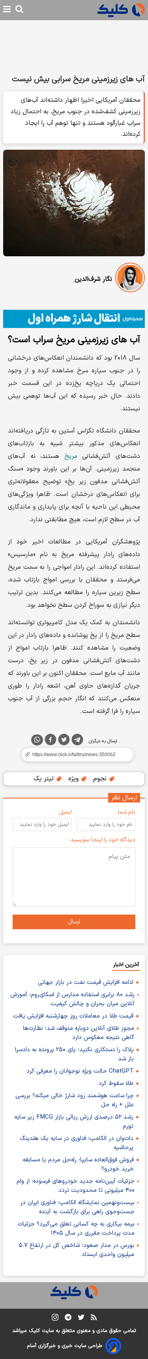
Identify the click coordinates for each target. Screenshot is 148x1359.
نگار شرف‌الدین (93, 279)
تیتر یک (45, 778)
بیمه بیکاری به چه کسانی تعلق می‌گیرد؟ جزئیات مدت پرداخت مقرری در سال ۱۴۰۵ (76, 1229)
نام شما (126, 812)
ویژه (74, 778)
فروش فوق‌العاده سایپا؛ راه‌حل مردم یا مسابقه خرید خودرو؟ (78, 1164)
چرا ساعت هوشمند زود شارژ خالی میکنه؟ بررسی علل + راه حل (74, 1100)
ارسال (74, 922)
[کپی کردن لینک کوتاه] (74, 754)
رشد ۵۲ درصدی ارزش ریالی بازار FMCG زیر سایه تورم (73, 1122)
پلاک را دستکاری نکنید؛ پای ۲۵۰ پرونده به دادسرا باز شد (74, 1054)
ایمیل (65, 812)
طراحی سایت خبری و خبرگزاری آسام (64, 1346)
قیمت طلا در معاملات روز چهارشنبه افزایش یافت (73, 1016)
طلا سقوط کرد (116, 1083)
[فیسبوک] (50, 741)
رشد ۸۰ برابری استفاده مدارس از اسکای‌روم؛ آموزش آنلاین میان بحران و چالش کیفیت (72, 999)
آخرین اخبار (126, 965)
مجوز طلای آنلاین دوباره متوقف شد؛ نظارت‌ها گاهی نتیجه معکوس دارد (78, 1033)
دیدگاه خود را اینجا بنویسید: (102, 840)
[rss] (94, 1318)
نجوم (101, 778)
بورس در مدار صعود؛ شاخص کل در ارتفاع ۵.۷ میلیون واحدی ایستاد (76, 1250)
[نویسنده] (130, 279)
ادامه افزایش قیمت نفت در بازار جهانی (85, 982)
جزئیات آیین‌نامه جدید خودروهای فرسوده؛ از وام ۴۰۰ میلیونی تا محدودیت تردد (76, 1186)
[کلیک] (121, 10)
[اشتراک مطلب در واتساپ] (37, 739)
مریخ (70, 456)
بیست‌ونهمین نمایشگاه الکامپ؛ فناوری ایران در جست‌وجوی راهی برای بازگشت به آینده (77, 1207)
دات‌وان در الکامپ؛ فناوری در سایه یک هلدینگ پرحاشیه (76, 1143)
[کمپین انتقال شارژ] (74, 319)
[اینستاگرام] (55, 1319)
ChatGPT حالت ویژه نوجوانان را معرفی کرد (79, 1071)
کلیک (34, 1331)
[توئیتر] (64, 741)
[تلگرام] (77, 741)
